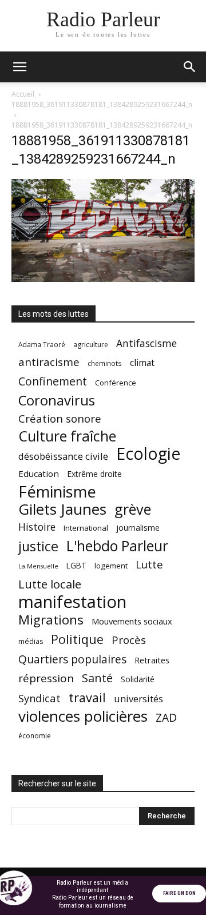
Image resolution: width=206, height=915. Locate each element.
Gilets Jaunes (62, 509)
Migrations (51, 620)
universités (138, 699)
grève (132, 509)
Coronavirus (56, 401)
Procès (129, 640)
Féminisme (57, 492)
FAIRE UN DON (179, 893)
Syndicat (39, 698)
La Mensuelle (38, 566)
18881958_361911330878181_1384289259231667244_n (101, 104)
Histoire (37, 527)
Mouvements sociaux (132, 621)
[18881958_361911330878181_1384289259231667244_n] (103, 279)
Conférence (115, 382)
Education (38, 473)
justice (38, 546)
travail (87, 697)
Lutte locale (49, 584)
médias (30, 641)
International (86, 528)
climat (142, 363)
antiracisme (49, 362)
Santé (97, 678)
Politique (77, 639)
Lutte (149, 564)
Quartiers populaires (72, 659)
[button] (19, 66)
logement (111, 565)
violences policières (83, 716)
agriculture (90, 344)
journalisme (138, 527)
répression (46, 679)
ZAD (166, 717)
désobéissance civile (63, 456)
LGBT (76, 565)
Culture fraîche (67, 436)
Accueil (22, 94)
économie (34, 736)
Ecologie (148, 454)
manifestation (72, 602)
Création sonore (59, 418)
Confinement (52, 381)
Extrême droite (94, 473)
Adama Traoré (41, 344)
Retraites (151, 660)
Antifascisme (146, 343)
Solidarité (137, 679)
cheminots (105, 363)
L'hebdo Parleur (117, 546)
